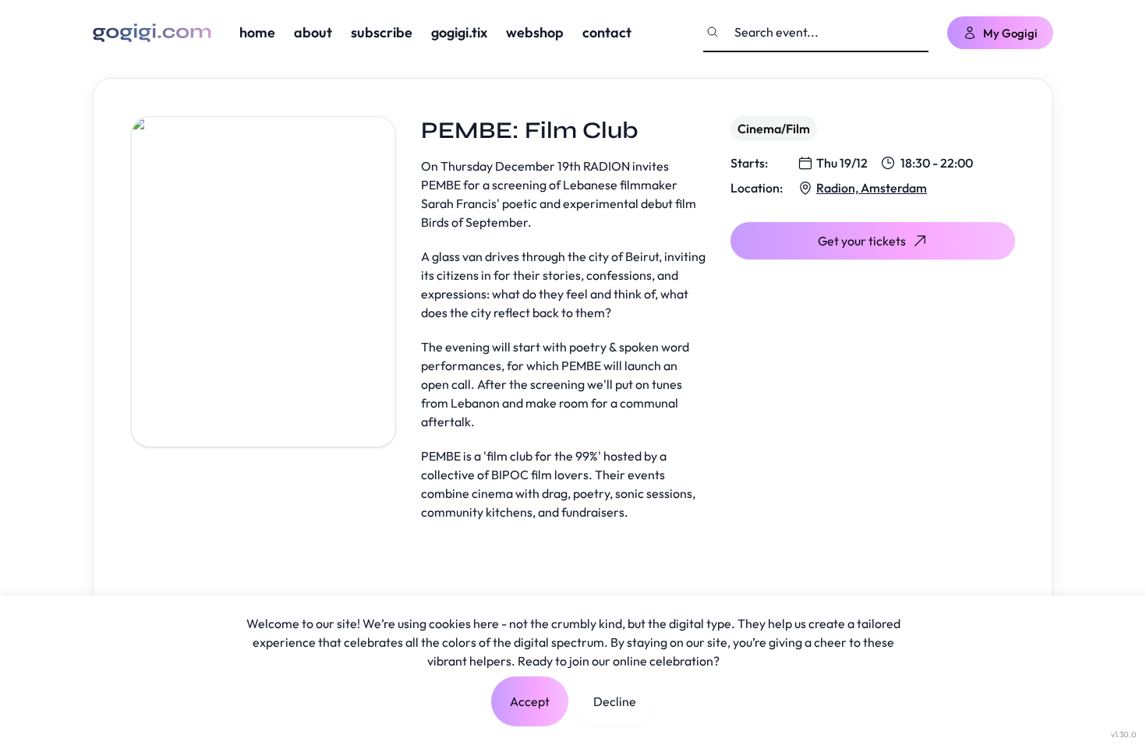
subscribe (381, 32)
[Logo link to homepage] (152, 32)
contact (606, 32)
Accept (530, 701)
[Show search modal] (712, 32)
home (257, 32)
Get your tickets (862, 241)
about (313, 32)
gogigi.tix (459, 32)
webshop (535, 32)
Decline (614, 701)
